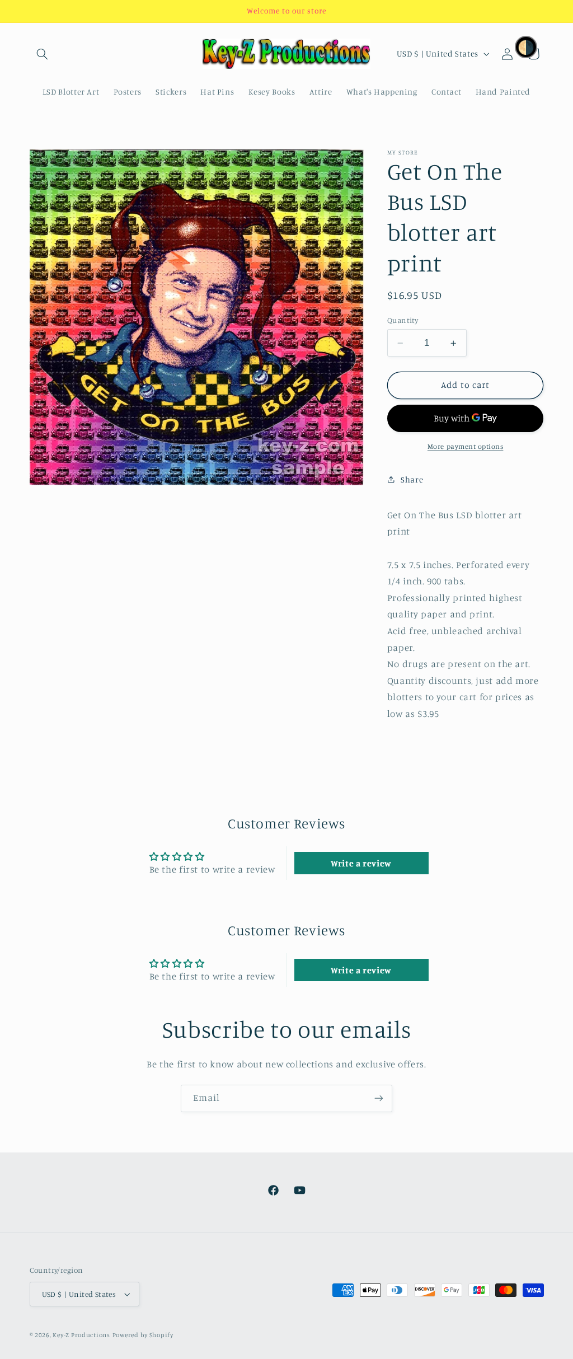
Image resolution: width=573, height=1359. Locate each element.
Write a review (361, 863)
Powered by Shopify (142, 1335)
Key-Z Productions (81, 1335)
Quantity (402, 320)
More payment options (466, 446)
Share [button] (412, 479)
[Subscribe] (379, 1098)
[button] (42, 54)
